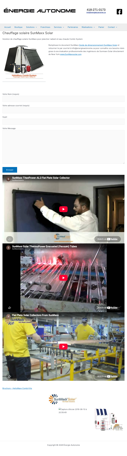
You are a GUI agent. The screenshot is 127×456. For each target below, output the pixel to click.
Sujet (4, 117)
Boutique (18, 27)
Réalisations (87, 27)
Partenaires (73, 27)
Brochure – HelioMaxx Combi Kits (17, 388)
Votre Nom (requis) (10, 94)
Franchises (45, 27)
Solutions (30, 27)
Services (58, 27)
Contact (111, 27)
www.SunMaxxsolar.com (70, 54)
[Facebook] (119, 12)
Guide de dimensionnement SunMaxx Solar (98, 45)
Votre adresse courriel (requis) (15, 105)
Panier (101, 27)
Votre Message (9, 128)
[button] (35, 27)
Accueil (7, 27)
